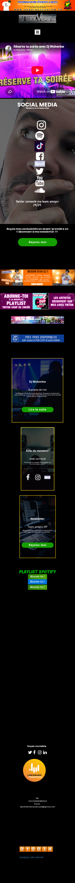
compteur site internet (31, 857)
